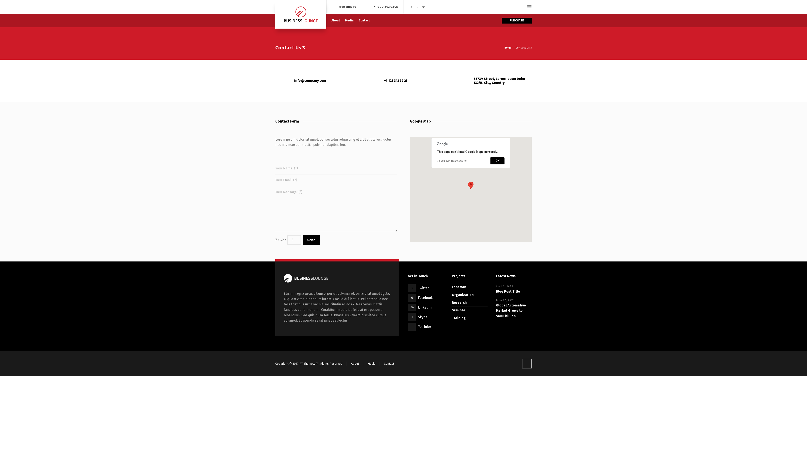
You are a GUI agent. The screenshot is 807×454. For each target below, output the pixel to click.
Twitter (423, 288)
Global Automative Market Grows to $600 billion (511, 310)
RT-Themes (306, 364)
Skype (422, 317)
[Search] (521, 6)
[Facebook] (417, 7)
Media (371, 364)
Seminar (458, 310)
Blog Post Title (508, 291)
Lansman (459, 287)
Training (459, 318)
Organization (463, 295)
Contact (389, 364)
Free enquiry (347, 6)
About (355, 364)
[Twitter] (412, 7)
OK (498, 160)
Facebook (425, 298)
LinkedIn (425, 307)
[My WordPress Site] (301, 14)
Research (459, 303)
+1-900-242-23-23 (386, 6)
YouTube (424, 327)
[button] (470, 185)
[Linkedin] (423, 7)
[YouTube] (435, 7)
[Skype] (429, 7)
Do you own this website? (452, 161)
